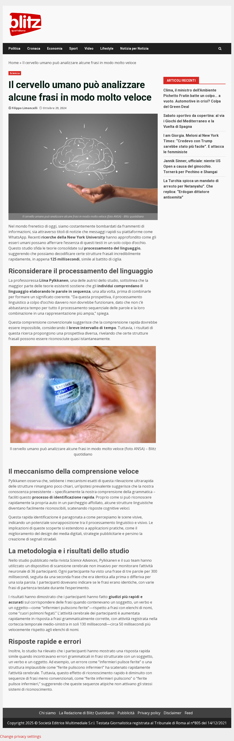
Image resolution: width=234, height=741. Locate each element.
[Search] (219, 48)
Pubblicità (125, 712)
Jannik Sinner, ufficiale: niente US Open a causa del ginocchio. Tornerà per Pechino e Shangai (192, 166)
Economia (54, 48)
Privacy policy (149, 712)
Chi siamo (47, 712)
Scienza (15, 73)
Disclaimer (172, 712)
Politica (14, 48)
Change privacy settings (20, 736)
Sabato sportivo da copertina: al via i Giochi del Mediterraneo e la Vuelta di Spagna (193, 121)
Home (13, 62)
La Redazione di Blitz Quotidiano (86, 712)
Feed (189, 712)
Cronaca (33, 48)
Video (89, 48)
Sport (73, 48)
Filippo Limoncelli (24, 108)
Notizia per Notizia (134, 48)
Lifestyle (106, 48)
